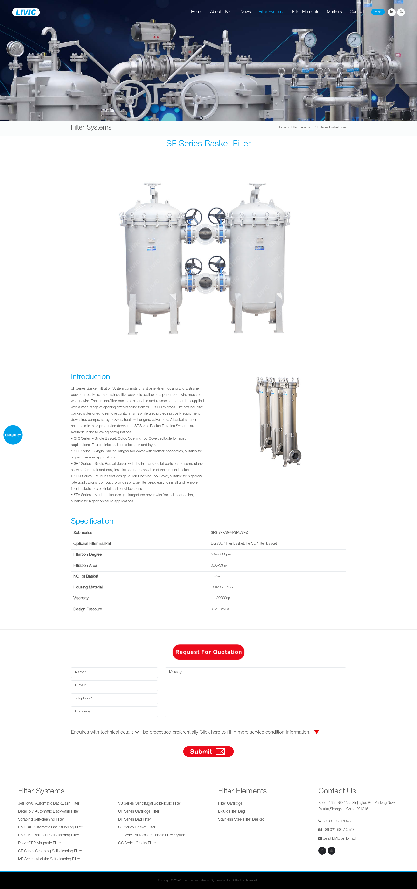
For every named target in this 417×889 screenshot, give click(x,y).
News (245, 12)
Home (196, 12)
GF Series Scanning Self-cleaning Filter (50, 852)
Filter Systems (272, 12)
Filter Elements (305, 12)
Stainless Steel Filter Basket (241, 820)
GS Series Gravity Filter (137, 844)
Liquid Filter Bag (231, 812)
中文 (378, 12)
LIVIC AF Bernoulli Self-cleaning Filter (48, 836)
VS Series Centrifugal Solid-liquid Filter (149, 804)
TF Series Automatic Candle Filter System (152, 836)
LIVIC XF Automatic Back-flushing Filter (50, 828)
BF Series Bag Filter (134, 820)
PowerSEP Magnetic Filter (39, 844)
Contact (357, 12)
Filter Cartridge (230, 804)
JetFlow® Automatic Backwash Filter (48, 804)
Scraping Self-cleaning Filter (41, 820)
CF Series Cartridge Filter (138, 812)
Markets (334, 12)
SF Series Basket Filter (136, 828)
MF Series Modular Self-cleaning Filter (49, 860)
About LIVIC (221, 12)
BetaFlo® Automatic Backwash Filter (48, 812)
